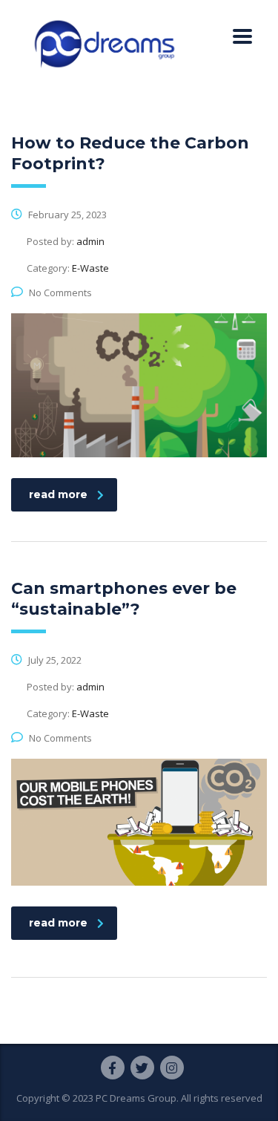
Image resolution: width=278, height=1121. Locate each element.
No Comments (60, 292)
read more (58, 494)
